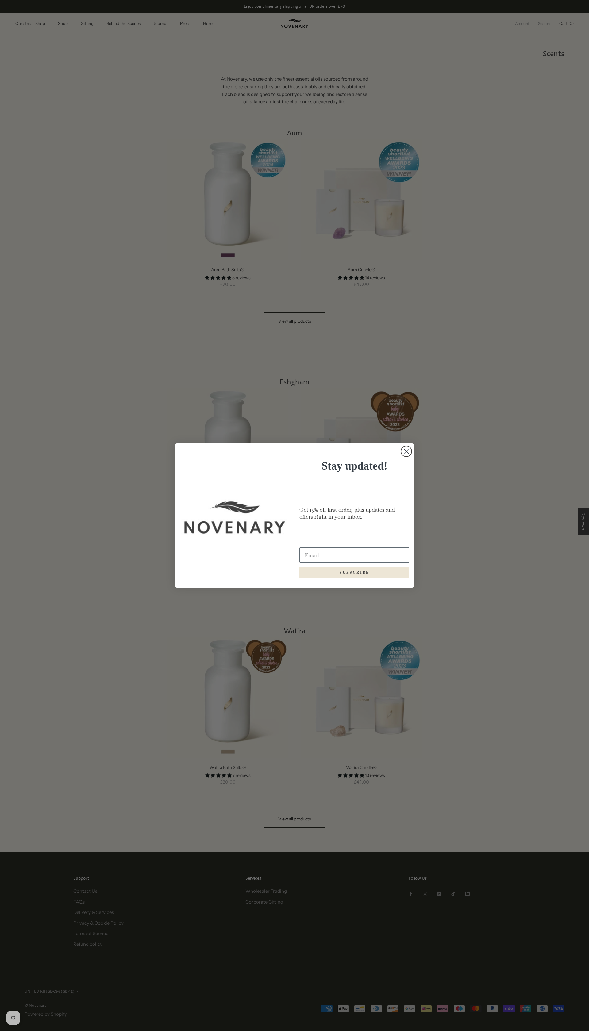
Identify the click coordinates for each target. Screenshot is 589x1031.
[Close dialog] (406, 451)
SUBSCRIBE (354, 572)
